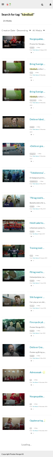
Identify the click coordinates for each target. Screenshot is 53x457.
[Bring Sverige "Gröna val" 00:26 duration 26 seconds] (14, 67)
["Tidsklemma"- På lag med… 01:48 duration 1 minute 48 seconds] (14, 175)
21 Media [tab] (7, 20)
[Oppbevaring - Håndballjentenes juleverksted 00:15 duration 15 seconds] (14, 423)
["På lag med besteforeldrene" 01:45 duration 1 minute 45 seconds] (14, 200)
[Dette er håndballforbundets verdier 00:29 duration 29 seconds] (14, 122)
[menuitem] (42, 4)
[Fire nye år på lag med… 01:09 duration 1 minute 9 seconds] (14, 325)
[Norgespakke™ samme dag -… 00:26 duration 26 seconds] (14, 42)
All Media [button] (37, 30)
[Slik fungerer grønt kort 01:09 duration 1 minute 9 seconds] (14, 300)
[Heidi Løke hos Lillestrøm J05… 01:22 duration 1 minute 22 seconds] (14, 226)
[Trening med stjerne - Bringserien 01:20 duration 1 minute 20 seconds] (14, 251)
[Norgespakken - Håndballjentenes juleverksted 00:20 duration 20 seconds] (14, 399)
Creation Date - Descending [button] (15, 30)
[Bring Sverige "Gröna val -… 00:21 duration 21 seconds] (14, 94)
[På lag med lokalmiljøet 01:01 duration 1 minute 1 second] (14, 275)
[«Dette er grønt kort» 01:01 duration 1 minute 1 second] (14, 149)
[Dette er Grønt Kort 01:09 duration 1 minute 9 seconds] (14, 350)
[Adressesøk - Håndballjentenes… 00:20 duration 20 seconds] (14, 375)
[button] (4, 4)
